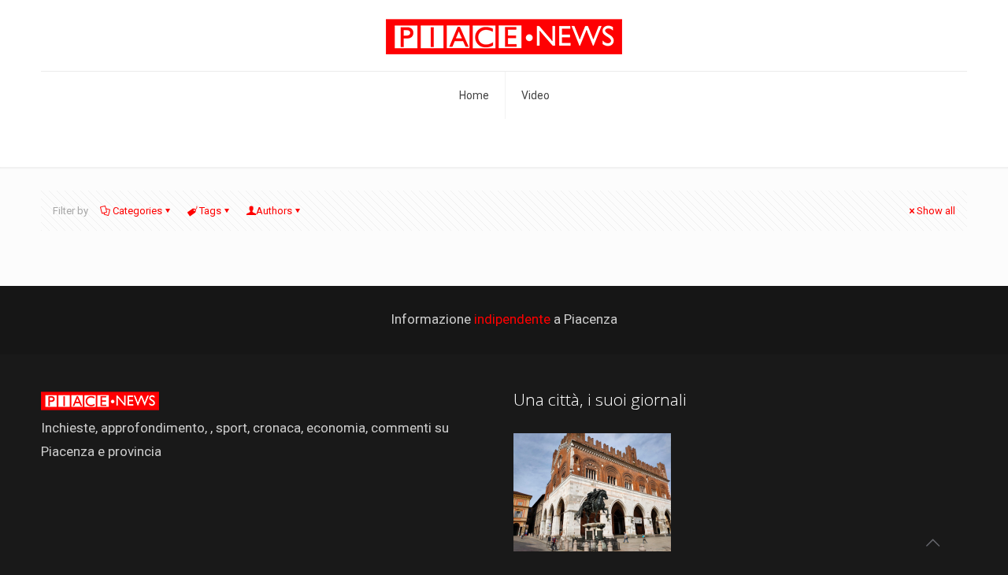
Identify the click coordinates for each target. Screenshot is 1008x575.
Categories (137, 211)
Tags (210, 211)
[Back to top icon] (932, 542)
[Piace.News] (504, 35)
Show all (936, 211)
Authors (274, 211)
